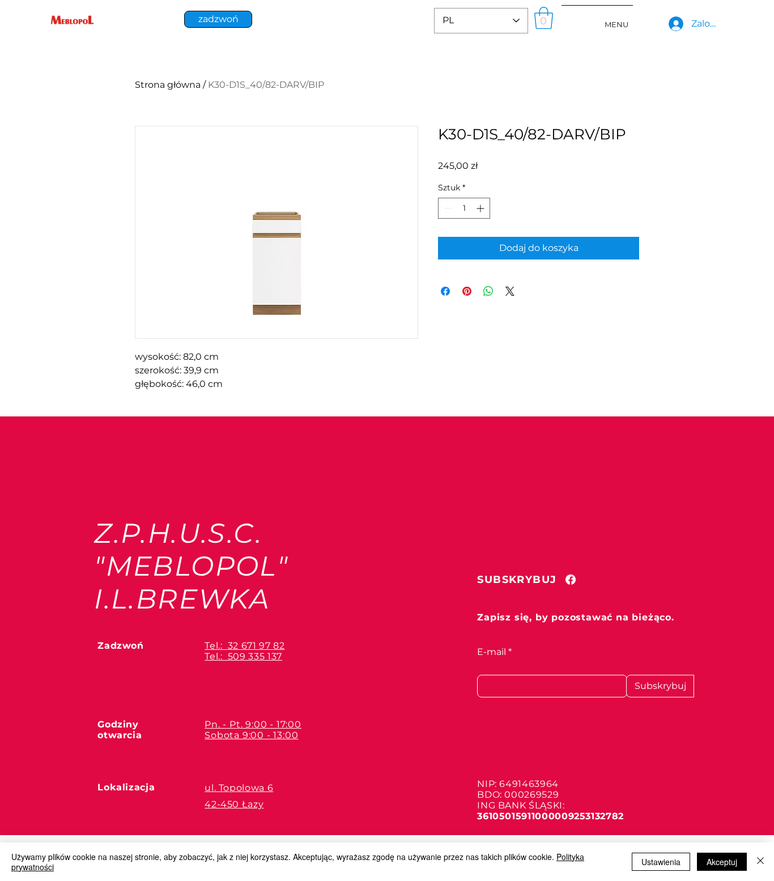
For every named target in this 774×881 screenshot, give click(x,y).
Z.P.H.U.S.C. (178, 533)
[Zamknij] (760, 862)
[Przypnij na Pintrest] (467, 291)
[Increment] (481, 208)
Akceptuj (722, 861)
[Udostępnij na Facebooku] (445, 291)
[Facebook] (570, 579)
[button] (543, 18)
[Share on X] (510, 291)
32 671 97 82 (256, 645)
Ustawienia (661, 861)
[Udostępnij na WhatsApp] (488, 291)
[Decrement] (447, 208)
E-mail (491, 652)
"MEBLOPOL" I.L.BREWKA (191, 582)
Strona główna (168, 84)
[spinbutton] (464, 208)
